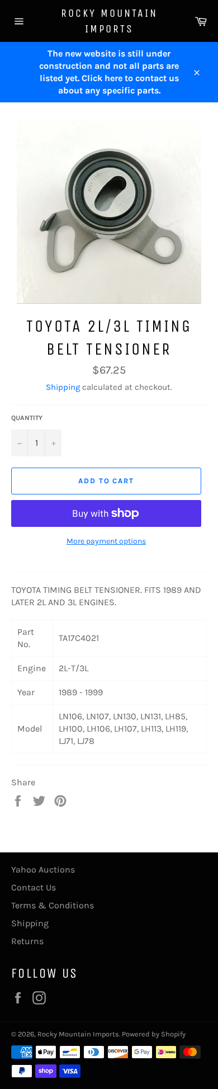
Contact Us (33, 887)
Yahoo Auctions (43, 869)
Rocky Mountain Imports (109, 21)
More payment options (106, 541)
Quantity (26, 418)
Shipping (63, 387)
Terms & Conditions (52, 905)
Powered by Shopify (154, 1034)
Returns (27, 941)
